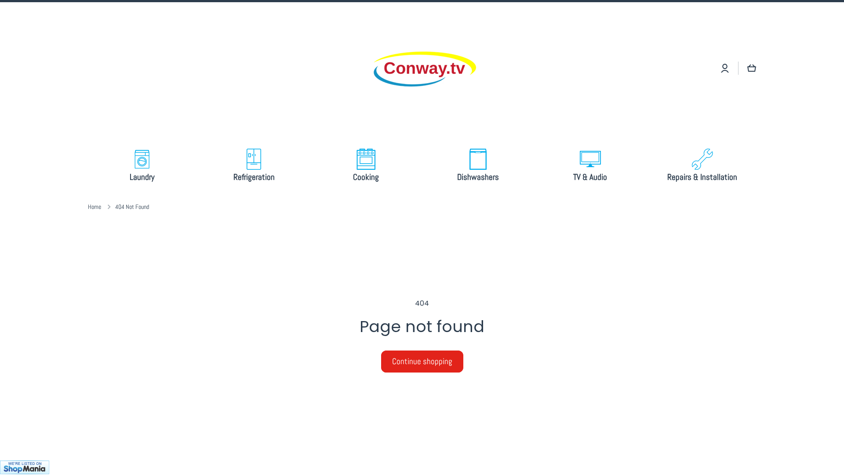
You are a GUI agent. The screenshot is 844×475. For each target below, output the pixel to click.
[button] (751, 68)
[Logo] (422, 68)
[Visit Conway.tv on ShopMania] (422, 467)
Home (94, 207)
